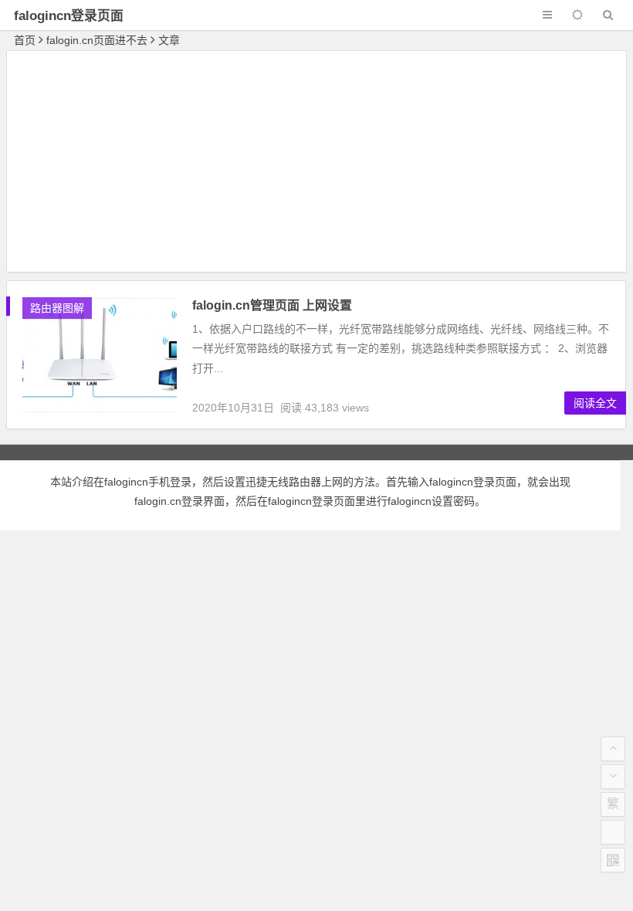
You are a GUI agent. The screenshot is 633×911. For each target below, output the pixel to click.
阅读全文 (595, 403)
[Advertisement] (316, 164)
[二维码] (613, 860)
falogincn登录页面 (69, 15)
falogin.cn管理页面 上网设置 (272, 305)
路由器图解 (57, 308)
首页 (25, 40)
